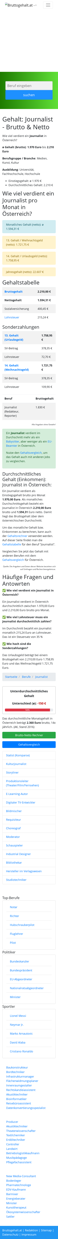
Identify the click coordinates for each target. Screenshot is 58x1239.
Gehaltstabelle (11, 544)
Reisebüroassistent (18, 1103)
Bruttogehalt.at (12, 1230)
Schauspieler (14, 845)
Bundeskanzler (19, 961)
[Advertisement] (29, 41)
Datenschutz (10, 1234)
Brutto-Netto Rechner (29, 735)
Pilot (13, 943)
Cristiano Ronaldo (21, 1051)
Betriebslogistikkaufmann (22, 1153)
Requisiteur (13, 819)
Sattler (10, 1216)
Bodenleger (13, 1180)
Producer (12, 1122)
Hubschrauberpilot (22, 925)
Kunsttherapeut (16, 1207)
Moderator (13, 837)
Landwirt (11, 1149)
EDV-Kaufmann (16, 1189)
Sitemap (46, 1230)
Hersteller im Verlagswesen (24, 871)
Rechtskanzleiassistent (20, 1090)
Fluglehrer (16, 934)
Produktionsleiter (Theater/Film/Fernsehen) (22, 783)
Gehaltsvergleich (31, 453)
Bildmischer (14, 811)
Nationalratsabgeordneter (27, 988)
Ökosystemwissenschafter (23, 1212)
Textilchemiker (15, 1135)
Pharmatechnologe (18, 1185)
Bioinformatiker (16, 1099)
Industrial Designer (18, 854)
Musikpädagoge (16, 1158)
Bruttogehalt (13, 291)
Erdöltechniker (15, 1140)
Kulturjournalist (16, 764)
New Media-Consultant (21, 1176)
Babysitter (12, 441)
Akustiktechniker (17, 1094)
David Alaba (17, 1042)
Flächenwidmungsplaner (22, 1081)
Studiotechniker (16, 880)
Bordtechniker (15, 1072)
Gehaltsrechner (17, 536)
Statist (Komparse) (18, 755)
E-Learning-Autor (17, 794)
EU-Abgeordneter (21, 979)
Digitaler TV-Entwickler (20, 802)
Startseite (11, 677)
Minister (15, 997)
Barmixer (12, 1194)
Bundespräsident (21, 970)
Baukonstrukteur (17, 1067)
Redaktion (31, 1230)
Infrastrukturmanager (20, 1076)
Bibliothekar (14, 862)
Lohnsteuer (11, 317)
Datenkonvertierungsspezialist (25, 1108)
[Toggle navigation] (48, 5)
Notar (13, 907)
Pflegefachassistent (18, 1162)
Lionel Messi (18, 1016)
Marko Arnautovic (21, 1033)
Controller (12, 1144)
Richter (14, 916)
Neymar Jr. (17, 1024)
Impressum (28, 1234)
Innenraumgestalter (19, 1085)
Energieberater (15, 1198)
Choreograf (13, 828)
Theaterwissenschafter (21, 1131)
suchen (29, 94)
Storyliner (12, 772)
